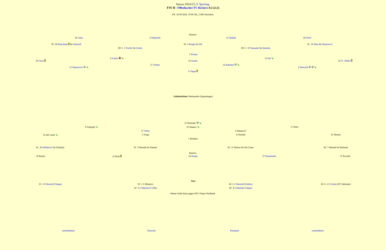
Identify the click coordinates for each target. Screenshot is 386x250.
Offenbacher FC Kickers (192, 7)
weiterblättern (318, 230)
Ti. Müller (345, 61)
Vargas (193, 71)
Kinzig (194, 54)
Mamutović (327, 44)
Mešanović (47, 147)
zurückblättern (68, 230)
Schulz (139, 48)
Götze (41, 61)
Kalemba (266, 48)
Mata (316, 44)
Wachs (147, 131)
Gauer (80, 37)
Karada (194, 156)
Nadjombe (155, 37)
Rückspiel (234, 230)
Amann (194, 61)
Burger (192, 44)
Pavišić (129, 48)
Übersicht (151, 230)
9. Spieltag (202, 4)
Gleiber (156, 65)
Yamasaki (254, 48)
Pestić (308, 37)
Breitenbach (270, 156)
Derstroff (77, 44)
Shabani (232, 37)
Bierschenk (63, 44)
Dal (200, 44)
